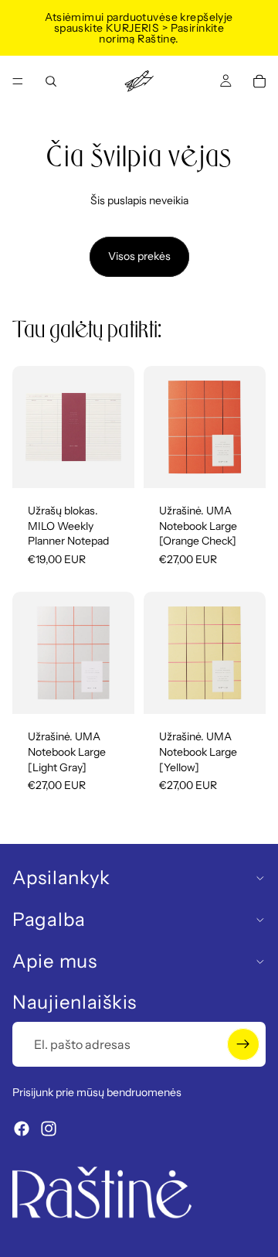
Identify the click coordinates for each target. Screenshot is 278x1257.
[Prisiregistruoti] (243, 1044)
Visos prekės (139, 256)
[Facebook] (21, 1128)
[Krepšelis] (259, 81)
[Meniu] (18, 81)
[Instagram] (48, 1128)
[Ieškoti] (51, 81)
